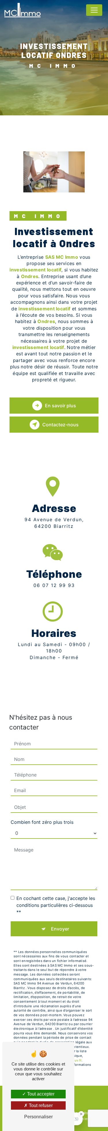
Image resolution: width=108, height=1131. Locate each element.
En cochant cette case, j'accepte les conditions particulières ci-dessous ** (55, 905)
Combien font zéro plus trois (42, 822)
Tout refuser (40, 1105)
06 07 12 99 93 (54, 585)
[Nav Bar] (94, 10)
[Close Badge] (81, 1114)
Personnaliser (38, 1116)
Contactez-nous (60, 424)
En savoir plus (60, 405)
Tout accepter (40, 1093)
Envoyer (60, 929)
